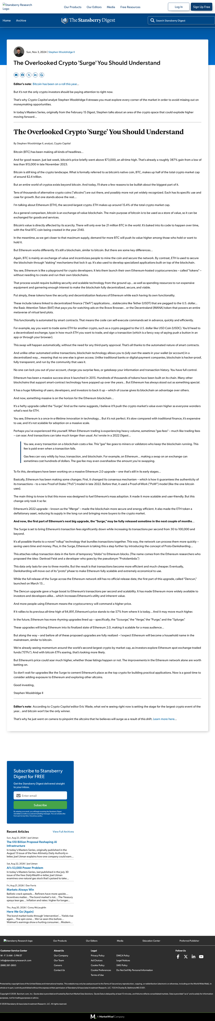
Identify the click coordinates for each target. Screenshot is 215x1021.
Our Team (59, 960)
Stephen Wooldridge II (61, 52)
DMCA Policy (123, 955)
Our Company (61, 955)
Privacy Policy (97, 955)
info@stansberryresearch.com (16, 960)
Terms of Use (97, 974)
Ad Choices (96, 960)
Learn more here (163, 719)
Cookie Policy (97, 965)
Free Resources (130, 7)
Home (7, 20)
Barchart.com (23, 993)
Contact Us (59, 970)
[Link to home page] (19, 7)
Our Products (72, 7)
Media (111, 7)
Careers (58, 965)
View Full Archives (63, 831)
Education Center (151, 940)
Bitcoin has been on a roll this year (55, 84)
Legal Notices (123, 960)
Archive (21, 20)
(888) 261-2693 (8, 965)
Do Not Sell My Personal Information (134, 970)
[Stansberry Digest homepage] (88, 20)
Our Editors (94, 7)
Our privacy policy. (36, 816)
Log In (179, 7)
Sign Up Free (201, 7)
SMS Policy (121, 965)
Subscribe (40, 805)
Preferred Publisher (189, 940)
